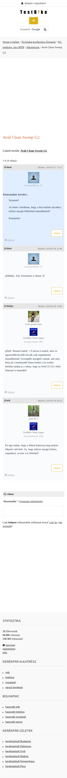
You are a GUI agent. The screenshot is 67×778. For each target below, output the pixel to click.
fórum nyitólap (11, 42)
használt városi (13, 721)
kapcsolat (10, 645)
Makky (10, 306)
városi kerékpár (14, 687)
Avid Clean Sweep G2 (34, 150)
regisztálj (7, 526)
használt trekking (14, 711)
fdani (9, 167)
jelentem (11, 240)
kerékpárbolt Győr (15, 751)
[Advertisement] (33, 97)
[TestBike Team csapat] (33, 329)
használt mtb (12, 706)
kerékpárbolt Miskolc (17, 756)
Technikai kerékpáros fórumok (38, 42)
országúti (10, 682)
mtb (7, 672)
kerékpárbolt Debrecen (18, 746)
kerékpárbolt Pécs (15, 766)
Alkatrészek (32, 47)
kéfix (5, 652)
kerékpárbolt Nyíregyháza (19, 761)
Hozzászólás (11, 501)
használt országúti (15, 716)
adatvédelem (9, 649)
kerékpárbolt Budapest (18, 741)
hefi (8, 400)
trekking (9, 677)
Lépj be (53, 522)
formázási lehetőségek (31, 501)
